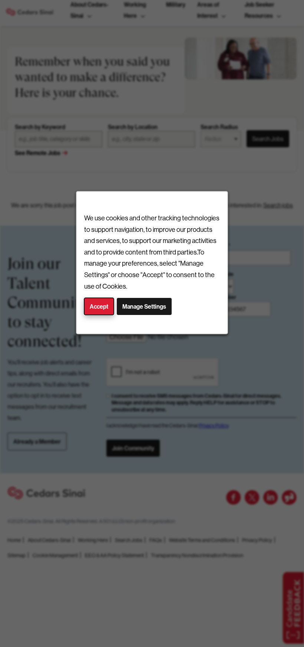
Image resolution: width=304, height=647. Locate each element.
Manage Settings (144, 306)
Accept (99, 306)
